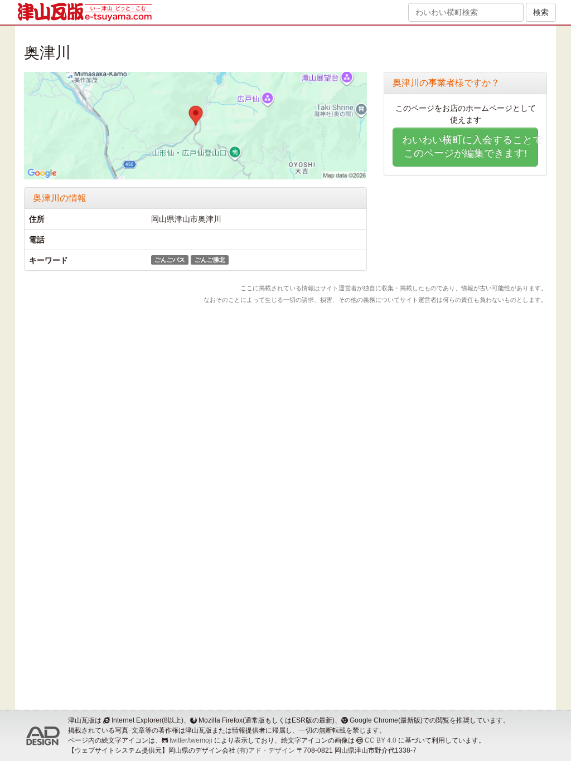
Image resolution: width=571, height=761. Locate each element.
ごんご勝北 (210, 259)
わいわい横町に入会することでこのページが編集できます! (470, 146)
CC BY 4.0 (380, 740)
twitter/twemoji (191, 740)
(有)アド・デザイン (266, 750)
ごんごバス (169, 259)
